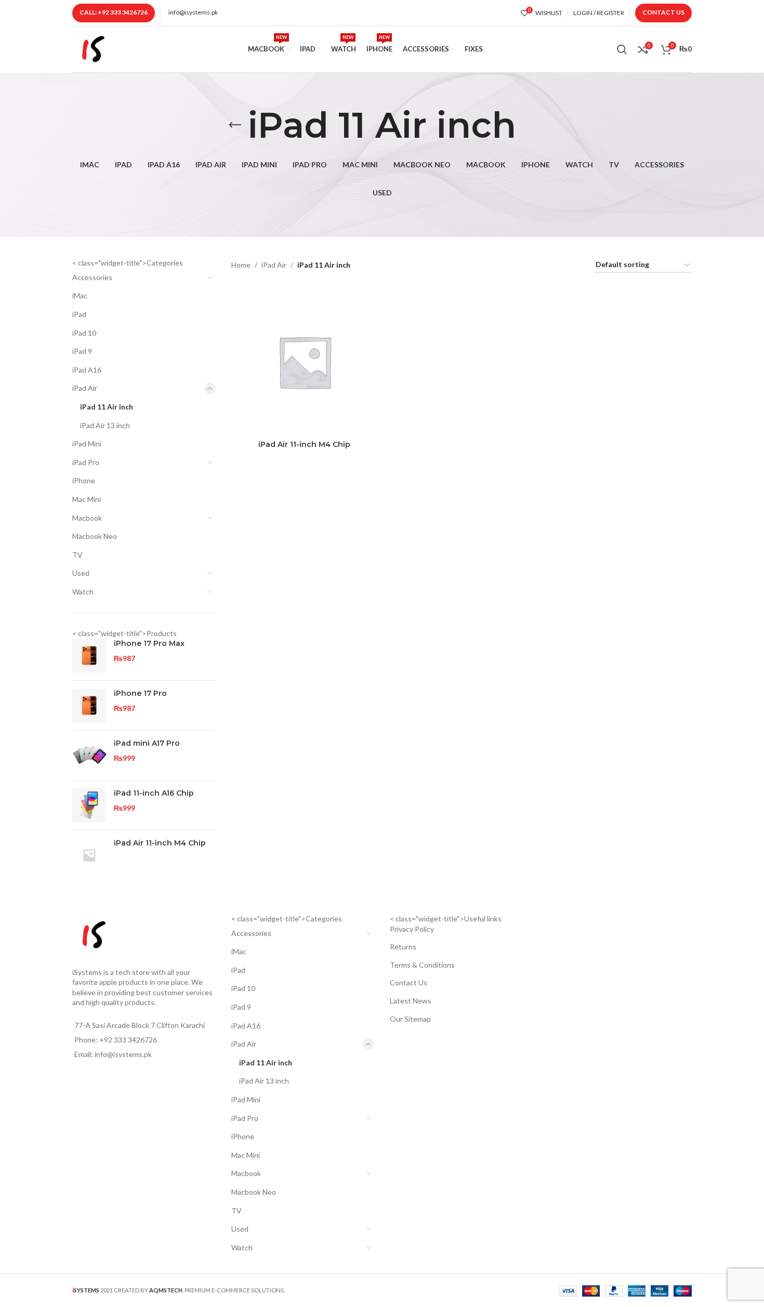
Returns (403, 946)
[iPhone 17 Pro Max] (89, 655)
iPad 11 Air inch (106, 406)
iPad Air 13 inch (105, 425)
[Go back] (235, 125)
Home (241, 264)
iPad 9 (82, 351)
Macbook (87, 517)
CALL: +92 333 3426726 (114, 12)
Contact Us (663, 12)
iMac (79, 295)
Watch (83, 591)
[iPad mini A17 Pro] (89, 755)
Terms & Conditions (422, 964)
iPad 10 (84, 332)
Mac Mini (86, 499)
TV (77, 554)
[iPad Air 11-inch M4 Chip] (89, 855)
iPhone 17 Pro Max (149, 643)
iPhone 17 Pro (140, 693)
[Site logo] (93, 48)
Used (80, 573)
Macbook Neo (94, 536)
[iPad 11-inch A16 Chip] (89, 805)
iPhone (83, 480)
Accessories (92, 277)
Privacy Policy (412, 929)
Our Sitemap (410, 1018)
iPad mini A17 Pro (147, 743)
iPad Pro (85, 462)
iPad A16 (86, 369)
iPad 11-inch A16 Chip (154, 793)
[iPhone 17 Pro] (89, 705)
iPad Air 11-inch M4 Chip (160, 843)
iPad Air (84, 388)
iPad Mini (86, 443)
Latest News (410, 1000)
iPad (79, 314)
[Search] (622, 49)
